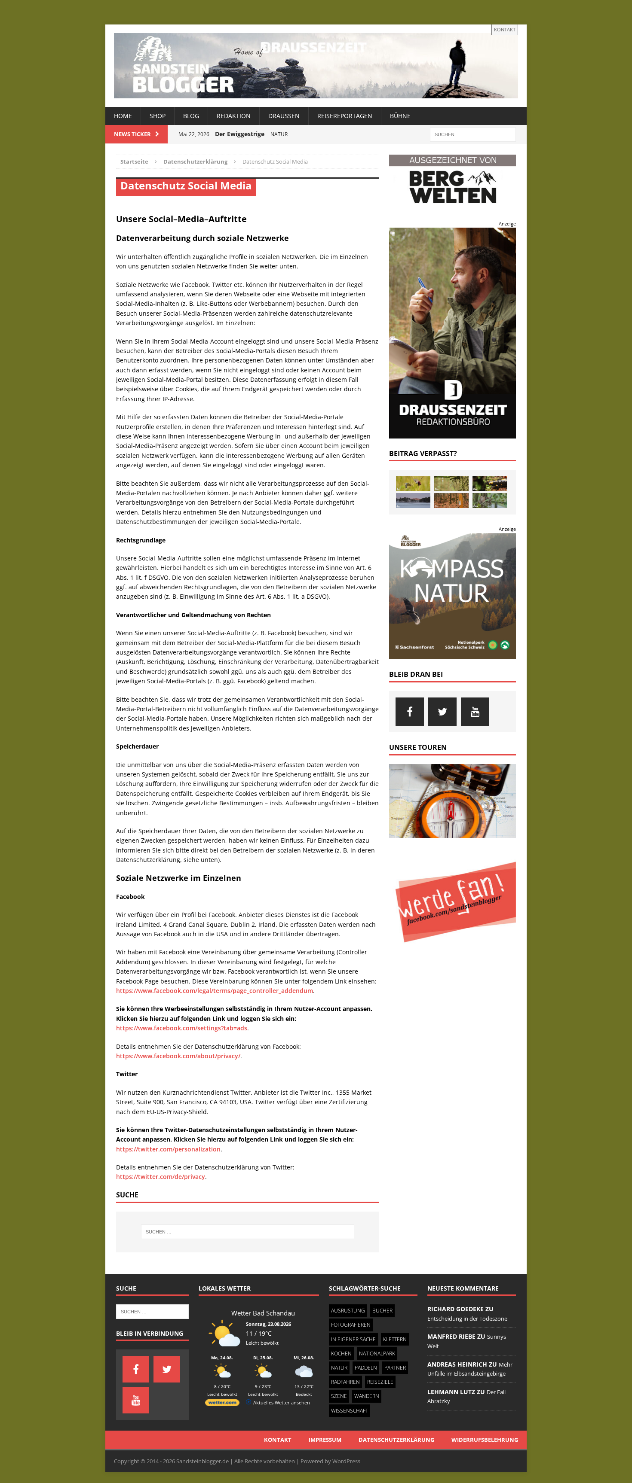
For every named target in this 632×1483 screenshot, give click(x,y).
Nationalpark (377, 1353)
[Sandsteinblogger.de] (316, 65)
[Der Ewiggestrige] (489, 483)
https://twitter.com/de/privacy (160, 1176)
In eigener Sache (353, 1339)
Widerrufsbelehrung (484, 1439)
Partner (395, 1367)
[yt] (475, 711)
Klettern (395, 1339)
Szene (339, 1396)
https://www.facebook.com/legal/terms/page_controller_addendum (214, 991)
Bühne (400, 116)
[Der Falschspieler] (413, 483)
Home (123, 116)
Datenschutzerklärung (396, 1439)
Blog (191, 116)
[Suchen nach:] (473, 134)
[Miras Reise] (489, 500)
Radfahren (345, 1382)
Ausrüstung (348, 1310)
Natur (339, 1367)
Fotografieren (351, 1324)
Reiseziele (380, 1382)
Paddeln (366, 1367)
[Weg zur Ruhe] (451, 500)
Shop (158, 116)
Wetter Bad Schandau (263, 1313)
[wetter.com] (222, 1404)
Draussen (284, 116)
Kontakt (504, 29)
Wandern (366, 1396)
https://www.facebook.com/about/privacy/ (178, 1056)
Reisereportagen (344, 116)
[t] (442, 711)
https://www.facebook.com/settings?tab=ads (181, 1028)
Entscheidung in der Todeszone (467, 1318)
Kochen (341, 1353)
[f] (410, 711)
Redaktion (234, 116)
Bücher (382, 1310)
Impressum (325, 1439)
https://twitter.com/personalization (168, 1149)
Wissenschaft (349, 1410)
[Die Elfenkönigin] (451, 483)
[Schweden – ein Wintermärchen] (413, 500)
